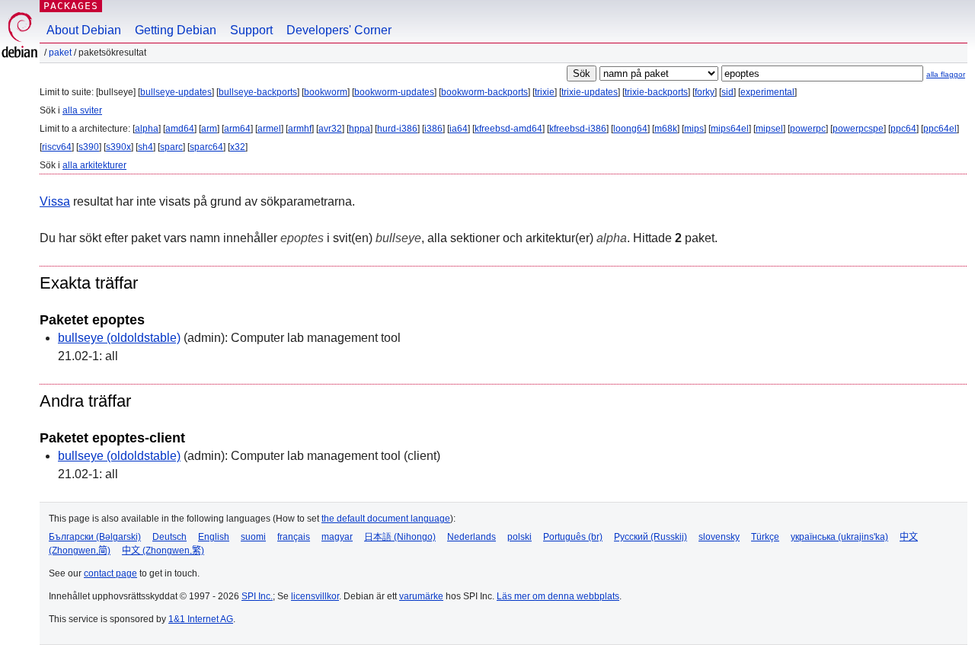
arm (209, 128)
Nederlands (471, 537)
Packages (70, 5)
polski (519, 537)
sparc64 (206, 147)
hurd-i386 (397, 128)
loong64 (630, 128)
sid (727, 92)
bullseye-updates (176, 92)
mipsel (769, 128)
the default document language (385, 518)
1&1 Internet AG (200, 619)
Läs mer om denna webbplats (558, 596)
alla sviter (82, 110)
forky (704, 92)
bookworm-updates (394, 92)
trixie (545, 92)
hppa (359, 128)
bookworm (325, 92)
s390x (118, 147)
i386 (433, 128)
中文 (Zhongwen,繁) (163, 550)
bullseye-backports (258, 92)
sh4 (145, 147)
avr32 (330, 128)
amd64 (179, 128)
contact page (110, 573)
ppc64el (940, 128)
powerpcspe (858, 128)
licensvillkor (315, 596)
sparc (171, 147)
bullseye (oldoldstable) (119, 337)
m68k (665, 128)
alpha (146, 128)
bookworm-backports (484, 92)
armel (269, 128)
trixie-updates (589, 92)
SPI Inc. (257, 596)
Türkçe (765, 537)
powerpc (808, 128)
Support (251, 30)
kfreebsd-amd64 (508, 128)
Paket (60, 52)
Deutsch (169, 537)
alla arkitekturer (94, 165)
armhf (300, 128)
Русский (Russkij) (650, 537)
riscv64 (57, 147)
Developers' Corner (339, 30)
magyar (337, 537)
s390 (88, 147)
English (213, 537)
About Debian (83, 30)
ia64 (458, 128)
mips (694, 128)
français (293, 537)
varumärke (421, 596)
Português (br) (573, 537)
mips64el (730, 128)
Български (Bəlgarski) (95, 537)
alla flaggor (945, 74)
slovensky (719, 537)
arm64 (237, 128)
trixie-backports (656, 92)
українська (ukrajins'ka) (839, 537)
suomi (253, 537)
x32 (237, 147)
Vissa (55, 201)
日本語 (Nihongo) (400, 537)
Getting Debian (175, 30)
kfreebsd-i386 (577, 128)
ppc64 (903, 128)
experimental (767, 92)
